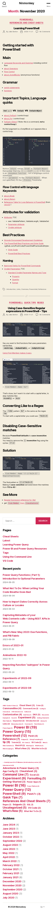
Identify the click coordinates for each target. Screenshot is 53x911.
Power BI (25, 727)
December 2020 (12, 881)
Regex (40, 302)
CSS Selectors (17, 712)
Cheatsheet (28, 771)
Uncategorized (15, 807)
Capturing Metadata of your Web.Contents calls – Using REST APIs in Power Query (26, 619)
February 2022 (11, 865)
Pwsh (33, 735)
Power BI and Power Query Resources (25, 548)
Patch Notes (39, 724)
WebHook (39, 745)
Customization (12, 714)
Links (18, 289)
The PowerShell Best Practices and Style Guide (24, 243)
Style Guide (13, 250)
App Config (10, 771)
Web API (20, 745)
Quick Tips (30, 302)
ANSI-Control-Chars (10, 705)
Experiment (26, 717)
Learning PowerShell (26, 28)
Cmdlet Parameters (12, 269)
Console (6, 712)
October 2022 (11, 836)
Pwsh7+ (34, 793)
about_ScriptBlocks (12, 75)
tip (6, 742)
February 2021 (11, 873)
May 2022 (8, 853)
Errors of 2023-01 (13, 645)
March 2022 (10, 861)
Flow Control (9, 72)
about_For (8, 119)
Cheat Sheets (10, 536)
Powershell (33, 289)
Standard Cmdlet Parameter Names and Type (27, 273)
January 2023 (11, 832)
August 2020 (10, 893)
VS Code (8, 560)
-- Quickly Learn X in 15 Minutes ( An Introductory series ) (22, 762)
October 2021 (10, 869)
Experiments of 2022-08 (17, 687)
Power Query (17, 731)
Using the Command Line (17, 556)
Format (15, 283)
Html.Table (7, 721)
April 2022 (9, 857)
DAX (36, 714)
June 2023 (9, 828)
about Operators (11, 69)
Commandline (12, 708)
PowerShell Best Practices (19, 253)
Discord (45, 715)
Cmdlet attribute (15, 227)
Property (15, 276)
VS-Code (26, 742)
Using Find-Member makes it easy (17, 353)
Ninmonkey (26, 3)
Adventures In (8, 765)
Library (43, 721)
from (23, 503)
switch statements (12, 88)
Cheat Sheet (27, 705)
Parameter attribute (16, 224)
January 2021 (10, 877)
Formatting (36, 778)
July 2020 (8, 897)
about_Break (9, 196)
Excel (14, 718)
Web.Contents (8, 745)
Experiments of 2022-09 (17, 678)
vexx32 (7, 205)
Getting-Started (43, 718)
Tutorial (16, 742)
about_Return (9, 199)
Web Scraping (8, 749)
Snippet (24, 739)
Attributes (8, 217)
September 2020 (12, 889)
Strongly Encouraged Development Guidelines (23, 240)
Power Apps (8, 728)
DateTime (27, 715)
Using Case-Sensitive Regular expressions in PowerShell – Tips (26, 309)
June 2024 (9, 824)
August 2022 (10, 844)
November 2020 (12, 885)
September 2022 (12, 840)
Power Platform (33, 786)
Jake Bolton (13, 32)
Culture (27, 712)
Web (45, 742)
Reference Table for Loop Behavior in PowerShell (24, 202)
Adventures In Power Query (21, 768)
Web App (30, 745)
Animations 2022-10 (14, 655)
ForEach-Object (10, 122)
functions (8, 91)
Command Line (30, 708)
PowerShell (26, 19)
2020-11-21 (28, 32)
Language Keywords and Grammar (18, 63)
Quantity (15, 279)
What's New (22, 748)
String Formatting (36, 739)
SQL (30, 804)
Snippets (19, 804)
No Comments (45, 32)
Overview (24, 289)
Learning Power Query (16, 544)
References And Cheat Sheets (26, 23)
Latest (6, 540)
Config (43, 708)
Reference (42, 289)
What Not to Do (39, 748)
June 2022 (9, 849)
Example (6, 718)
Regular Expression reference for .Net (20, 500)
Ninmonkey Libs (17, 724)
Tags (6, 552)
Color (39, 705)
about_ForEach (10, 115)
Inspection (19, 721)
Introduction (11, 289)
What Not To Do (32, 811)
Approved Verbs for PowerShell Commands (22, 266)
